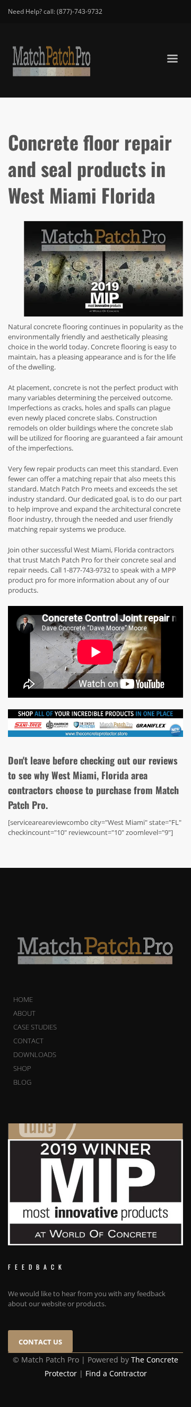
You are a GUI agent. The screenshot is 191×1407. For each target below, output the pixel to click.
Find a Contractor (116, 1373)
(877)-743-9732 (79, 11)
